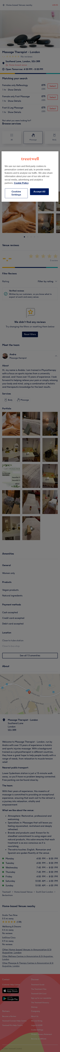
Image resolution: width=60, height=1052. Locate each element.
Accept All (39, 191)
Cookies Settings (16, 193)
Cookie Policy (21, 183)
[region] (30, 176)
